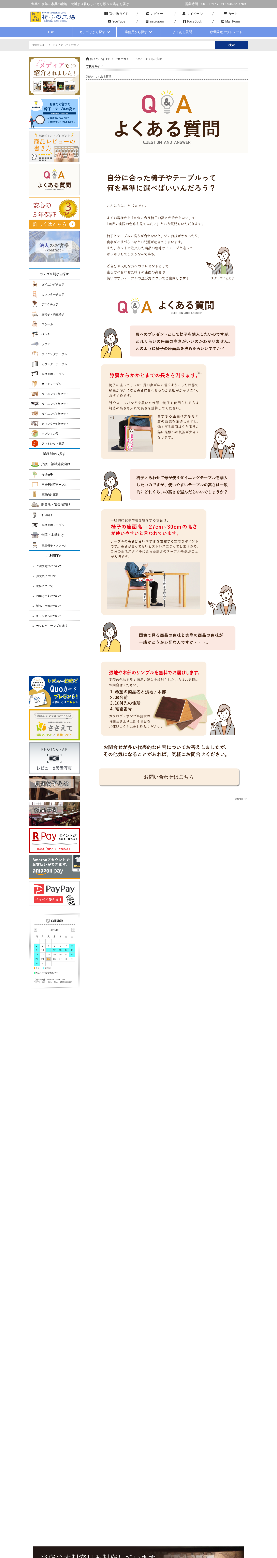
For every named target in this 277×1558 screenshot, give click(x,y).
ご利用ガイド (123, 58)
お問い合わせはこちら (169, 777)
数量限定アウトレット (226, 32)
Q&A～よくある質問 (99, 76)
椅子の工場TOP (100, 59)
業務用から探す (136, 32)
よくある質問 (182, 32)
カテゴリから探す (92, 32)
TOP (50, 32)
